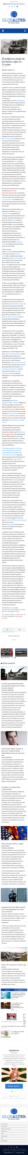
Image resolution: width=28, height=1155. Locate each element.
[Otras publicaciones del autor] (20, 629)
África (2, 1133)
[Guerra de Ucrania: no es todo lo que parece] (14, 954)
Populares (7, 990)
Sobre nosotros (4, 1124)
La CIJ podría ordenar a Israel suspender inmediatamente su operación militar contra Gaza (17, 1006)
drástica (12, 434)
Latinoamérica (4, 1136)
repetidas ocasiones (9, 409)
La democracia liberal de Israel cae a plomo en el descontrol (21, 650)
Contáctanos (4, 1131)
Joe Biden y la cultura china (11, 787)
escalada (7, 434)
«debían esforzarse (20, 123)
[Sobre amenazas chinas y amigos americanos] (14, 833)
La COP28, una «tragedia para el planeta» (17, 1032)
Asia (2, 1138)
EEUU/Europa (4, 1140)
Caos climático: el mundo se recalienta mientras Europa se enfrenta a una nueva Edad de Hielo (18, 995)
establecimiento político (11, 193)
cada (5, 518)
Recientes (20, 990)
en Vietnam (10, 87)
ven (3, 518)
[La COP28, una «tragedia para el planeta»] (6, 1034)
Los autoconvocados (6, 652)
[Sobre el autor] (8, 629)
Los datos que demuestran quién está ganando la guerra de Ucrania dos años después (13, 686)
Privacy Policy (4, 1126)
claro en (6, 415)
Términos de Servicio (6, 1128)
